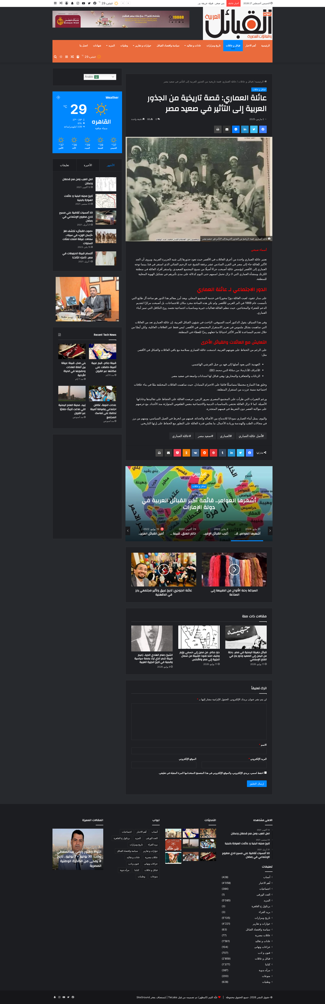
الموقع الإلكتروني (187, 758)
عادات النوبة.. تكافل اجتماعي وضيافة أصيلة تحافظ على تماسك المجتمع (103, 411)
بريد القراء (264, 912)
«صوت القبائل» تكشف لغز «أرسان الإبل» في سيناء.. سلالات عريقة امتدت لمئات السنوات (78, 237)
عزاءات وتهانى (262, 946)
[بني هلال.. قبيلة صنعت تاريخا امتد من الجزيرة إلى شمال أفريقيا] (208, 833)
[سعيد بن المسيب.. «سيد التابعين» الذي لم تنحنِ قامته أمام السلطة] (173, 858)
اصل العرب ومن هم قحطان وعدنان (77, 181)
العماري (225, 436)
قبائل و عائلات (233, 45)
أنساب (266, 877)
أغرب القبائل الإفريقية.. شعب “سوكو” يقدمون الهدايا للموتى (199, 503)
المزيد (112, 45)
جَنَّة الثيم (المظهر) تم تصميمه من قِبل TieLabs (192, 997)
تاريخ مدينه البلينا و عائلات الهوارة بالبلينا (78, 198)
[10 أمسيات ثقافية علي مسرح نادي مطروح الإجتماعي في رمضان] (106, 218)
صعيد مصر (204, 436)
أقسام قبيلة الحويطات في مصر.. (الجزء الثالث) (77, 255)
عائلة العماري (180, 436)
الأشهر (111, 165)
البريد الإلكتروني (257, 758)
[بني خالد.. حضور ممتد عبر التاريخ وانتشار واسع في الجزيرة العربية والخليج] (173, 844)
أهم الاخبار (250, 45)
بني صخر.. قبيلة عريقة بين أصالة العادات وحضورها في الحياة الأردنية (189, 3)
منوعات (266, 976)
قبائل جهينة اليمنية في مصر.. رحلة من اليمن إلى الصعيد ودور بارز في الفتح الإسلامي (247, 656)
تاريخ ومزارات (214, 45)
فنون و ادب (264, 952)
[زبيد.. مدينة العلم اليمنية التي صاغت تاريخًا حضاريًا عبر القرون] (72, 393)
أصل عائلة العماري (250, 436)
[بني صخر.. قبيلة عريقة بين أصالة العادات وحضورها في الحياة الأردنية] (72, 351)
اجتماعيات (264, 888)
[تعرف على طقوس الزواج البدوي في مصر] (191, 856)
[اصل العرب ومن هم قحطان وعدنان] (106, 184)
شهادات (97, 45)
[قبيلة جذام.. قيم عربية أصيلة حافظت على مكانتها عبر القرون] (102, 351)
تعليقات (64, 165)
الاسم (263, 744)
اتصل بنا (84, 45)
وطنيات (124, 45)
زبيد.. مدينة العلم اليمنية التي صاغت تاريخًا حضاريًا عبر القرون (72, 409)
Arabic (89, 76)
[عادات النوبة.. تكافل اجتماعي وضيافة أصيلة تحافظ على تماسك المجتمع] (102, 393)
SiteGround (143, 997)
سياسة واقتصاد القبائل (168, 45)
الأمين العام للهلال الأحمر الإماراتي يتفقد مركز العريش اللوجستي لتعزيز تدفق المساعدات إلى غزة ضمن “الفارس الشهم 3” (80, 856)
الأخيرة (88, 165)
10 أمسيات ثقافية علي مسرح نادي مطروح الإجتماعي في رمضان (76, 216)
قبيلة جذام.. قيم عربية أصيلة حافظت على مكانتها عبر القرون (103, 367)
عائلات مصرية (262, 935)
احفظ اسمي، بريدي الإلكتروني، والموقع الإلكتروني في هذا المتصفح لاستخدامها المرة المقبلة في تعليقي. (211, 772)
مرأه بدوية (264, 970)
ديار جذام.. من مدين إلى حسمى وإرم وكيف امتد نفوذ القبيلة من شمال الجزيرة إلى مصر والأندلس (200, 656)
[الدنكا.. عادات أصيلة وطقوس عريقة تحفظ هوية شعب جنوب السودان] (173, 833)
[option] (199, 503)
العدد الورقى (263, 894)
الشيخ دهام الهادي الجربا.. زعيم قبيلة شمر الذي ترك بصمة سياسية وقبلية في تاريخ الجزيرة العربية (153, 659)
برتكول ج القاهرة (261, 906)
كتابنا (267, 964)
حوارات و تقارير (143, 45)
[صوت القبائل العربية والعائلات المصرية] (238, 24)
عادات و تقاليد (194, 45)
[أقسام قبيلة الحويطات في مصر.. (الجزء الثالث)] (106, 258)
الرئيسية (265, 45)
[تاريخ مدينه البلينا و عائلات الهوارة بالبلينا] (106, 201)
